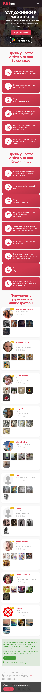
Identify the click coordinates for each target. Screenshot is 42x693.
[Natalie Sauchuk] (8, 346)
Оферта (30, 675)
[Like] (8, 479)
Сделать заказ (9, 658)
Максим (19, 608)
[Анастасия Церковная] (8, 313)
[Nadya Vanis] (8, 413)
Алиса (18, 508)
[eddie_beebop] (8, 446)
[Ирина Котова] (8, 546)
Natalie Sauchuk (22, 342)
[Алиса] (8, 512)
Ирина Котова (22, 541)
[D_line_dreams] (8, 380)
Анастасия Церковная (25, 309)
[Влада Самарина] (8, 579)
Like (17, 475)
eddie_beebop (21, 442)
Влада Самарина (23, 575)
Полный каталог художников (14, 662)
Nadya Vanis (21, 409)
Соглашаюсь (9, 689)
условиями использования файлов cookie (16, 685)
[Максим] (8, 612)
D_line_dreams (22, 376)
